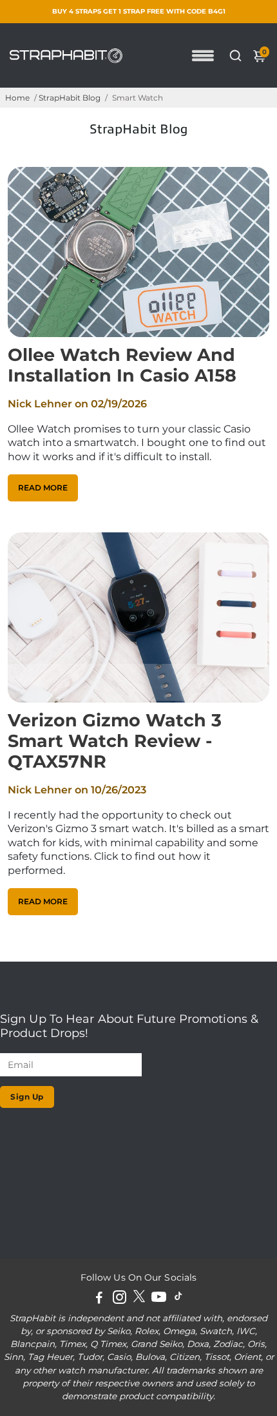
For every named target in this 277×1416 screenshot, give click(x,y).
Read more (43, 487)
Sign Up (27, 1096)
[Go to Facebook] (99, 1299)
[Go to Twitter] (139, 1299)
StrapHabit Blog (69, 97)
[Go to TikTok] (178, 1299)
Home (17, 97)
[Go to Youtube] (159, 1299)
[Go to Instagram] (119, 1299)
